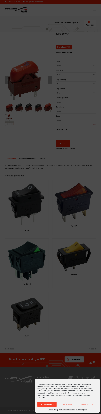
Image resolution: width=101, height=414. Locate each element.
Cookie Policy (53, 410)
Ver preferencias (87, 404)
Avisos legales (81, 410)
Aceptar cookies (47, 404)
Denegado (67, 404)
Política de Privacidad (67, 410)
